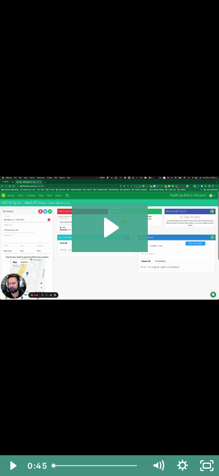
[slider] (97, 465)
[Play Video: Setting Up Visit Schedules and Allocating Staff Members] (110, 227)
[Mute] (158, 465)
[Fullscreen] (207, 465)
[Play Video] (12, 465)
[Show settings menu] (182, 465)
